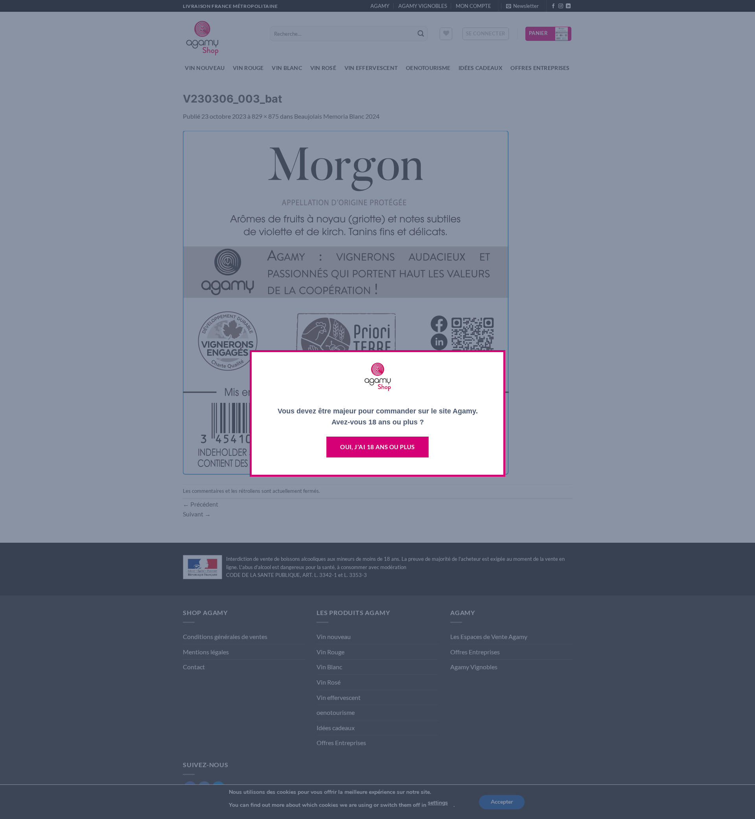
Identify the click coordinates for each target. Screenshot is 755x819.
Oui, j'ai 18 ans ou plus (377, 446)
